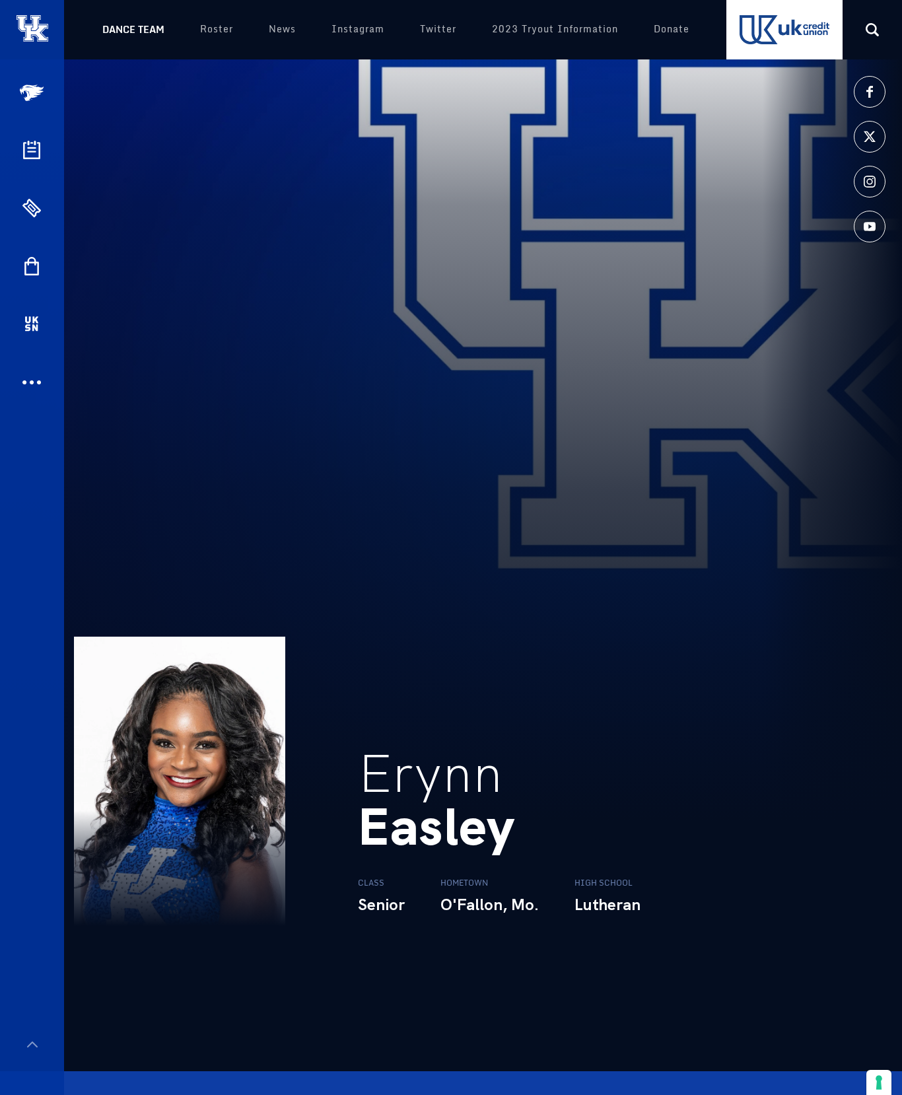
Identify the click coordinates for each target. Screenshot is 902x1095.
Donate (671, 28)
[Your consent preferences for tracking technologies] (878, 1082)
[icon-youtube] (869, 226)
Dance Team (133, 29)
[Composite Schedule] (31, 150)
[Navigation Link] (33, 93)
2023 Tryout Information (555, 28)
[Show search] (872, 29)
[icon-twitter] (869, 137)
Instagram (357, 28)
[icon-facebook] (869, 92)
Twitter (438, 28)
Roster (216, 28)
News (282, 28)
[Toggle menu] (32, 1044)
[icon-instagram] (869, 181)
